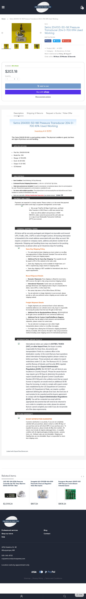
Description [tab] (19, 113)
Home (3, 19)
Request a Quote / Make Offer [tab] (59, 113)
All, (56, 51)
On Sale (67, 51)
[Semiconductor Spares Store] (43, 7)
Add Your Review (50, 37)
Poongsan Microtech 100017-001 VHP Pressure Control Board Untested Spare (69, 484)
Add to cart (44, 86)
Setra (46, 24)
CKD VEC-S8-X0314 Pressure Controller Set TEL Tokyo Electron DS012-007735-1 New (14, 484)
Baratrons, (60, 51)
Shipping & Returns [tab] (35, 113)
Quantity (8, 76)
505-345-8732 (7, 555)
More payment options (43, 97)
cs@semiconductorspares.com (13, 559)
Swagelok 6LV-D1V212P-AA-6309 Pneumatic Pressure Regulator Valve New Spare (42, 484)
